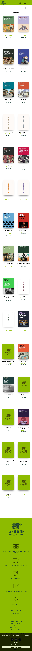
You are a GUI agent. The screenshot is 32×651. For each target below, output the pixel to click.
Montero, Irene (23, 330)
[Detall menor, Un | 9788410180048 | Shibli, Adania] (8, 384)
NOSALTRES (16, 613)
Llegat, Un (8, 427)
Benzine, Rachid (8, 35)
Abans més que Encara (8, 165)
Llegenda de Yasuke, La (23, 263)
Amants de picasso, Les (8, 361)
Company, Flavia (8, 133)
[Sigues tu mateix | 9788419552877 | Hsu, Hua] (24, 482)
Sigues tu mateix (23, 493)
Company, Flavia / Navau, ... (8, 199)
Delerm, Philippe (8, 69)
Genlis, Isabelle (23, 35)
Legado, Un (24, 394)
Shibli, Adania (8, 396)
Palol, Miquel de (8, 166)
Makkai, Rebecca (8, 101)
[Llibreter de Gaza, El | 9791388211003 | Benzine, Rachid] (8, 24)
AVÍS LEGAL (16, 626)
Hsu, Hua (23, 494)
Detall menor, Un (8, 394)
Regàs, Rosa (8, 428)
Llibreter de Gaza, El (8, 34)
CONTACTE (16, 615)
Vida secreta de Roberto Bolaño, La (8, 493)
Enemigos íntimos (23, 230)
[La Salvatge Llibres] (3, 3)
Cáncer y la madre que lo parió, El (8, 296)
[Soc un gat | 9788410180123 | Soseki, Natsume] (24, 351)
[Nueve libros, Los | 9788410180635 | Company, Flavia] (8, 122)
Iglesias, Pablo (23, 232)
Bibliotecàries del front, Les (23, 165)
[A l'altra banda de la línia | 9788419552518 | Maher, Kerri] (24, 417)
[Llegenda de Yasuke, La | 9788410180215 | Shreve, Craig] (24, 253)
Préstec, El (8, 99)
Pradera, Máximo (23, 69)
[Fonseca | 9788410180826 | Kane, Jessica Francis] (24, 89)
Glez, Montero (8, 495)
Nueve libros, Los (8, 132)
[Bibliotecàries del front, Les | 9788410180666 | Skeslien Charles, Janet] (24, 155)
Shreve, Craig (23, 265)
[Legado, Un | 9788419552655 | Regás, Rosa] (24, 384)
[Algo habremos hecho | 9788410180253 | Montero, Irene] (24, 319)
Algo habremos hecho (23, 329)
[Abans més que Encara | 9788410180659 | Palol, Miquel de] (8, 155)
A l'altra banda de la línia (23, 428)
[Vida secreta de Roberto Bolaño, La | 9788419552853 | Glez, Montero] (8, 482)
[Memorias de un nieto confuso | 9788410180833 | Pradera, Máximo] (24, 56)
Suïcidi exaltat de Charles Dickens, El (8, 67)
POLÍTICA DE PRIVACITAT (16, 627)
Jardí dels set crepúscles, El (23, 460)
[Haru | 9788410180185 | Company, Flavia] (8, 319)
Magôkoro (8, 198)
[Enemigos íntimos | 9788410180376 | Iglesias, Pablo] (24, 220)
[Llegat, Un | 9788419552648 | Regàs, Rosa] (8, 417)
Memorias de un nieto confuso (23, 67)
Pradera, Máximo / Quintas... (8, 299)
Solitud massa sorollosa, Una (8, 231)
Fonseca (23, 99)
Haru (23, 296)
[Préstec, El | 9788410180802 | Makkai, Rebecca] (8, 89)
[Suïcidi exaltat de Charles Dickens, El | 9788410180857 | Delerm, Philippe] (8, 56)
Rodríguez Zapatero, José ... (8, 463)
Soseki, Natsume (23, 363)
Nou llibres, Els (23, 132)
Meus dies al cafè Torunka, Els (8, 264)
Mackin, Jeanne (8, 363)
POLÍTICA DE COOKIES (16, 629)
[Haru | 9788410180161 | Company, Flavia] (24, 286)
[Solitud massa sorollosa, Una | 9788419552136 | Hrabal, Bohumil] (8, 220)
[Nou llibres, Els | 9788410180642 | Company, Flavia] (24, 122)
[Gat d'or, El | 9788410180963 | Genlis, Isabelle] (24, 24)
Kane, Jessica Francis (24, 101)
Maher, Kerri (23, 430)
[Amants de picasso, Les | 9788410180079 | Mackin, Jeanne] (8, 351)
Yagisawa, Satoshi (8, 266)
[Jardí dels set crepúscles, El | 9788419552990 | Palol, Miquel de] (24, 450)
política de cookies (5, 640)
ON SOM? (16, 617)
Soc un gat (24, 361)
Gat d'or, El (23, 34)
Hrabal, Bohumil (8, 233)
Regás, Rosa (23, 396)
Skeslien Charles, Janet (23, 168)
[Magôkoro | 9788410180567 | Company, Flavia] (24, 187)
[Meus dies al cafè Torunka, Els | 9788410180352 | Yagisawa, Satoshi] (8, 253)
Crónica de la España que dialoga (8, 460)
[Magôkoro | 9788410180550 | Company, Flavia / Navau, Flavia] (8, 187)
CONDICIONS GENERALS (16, 624)
